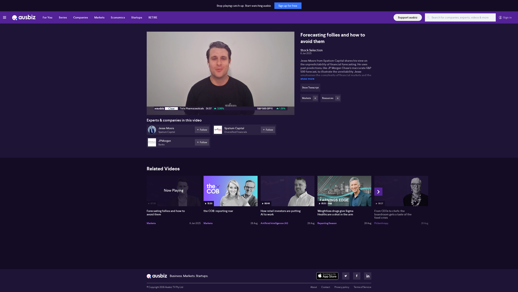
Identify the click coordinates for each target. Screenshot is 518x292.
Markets (99, 17)
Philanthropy (381, 223)
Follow (315, 98)
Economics (118, 17)
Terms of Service (362, 287)
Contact (325, 287)
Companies (80, 17)
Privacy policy (341, 287)
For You (47, 17)
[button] (222, 74)
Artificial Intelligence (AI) (274, 223)
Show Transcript (310, 87)
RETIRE (153, 17)
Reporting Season (327, 223)
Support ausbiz (407, 17)
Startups (136, 17)
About (313, 287)
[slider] (220, 100)
